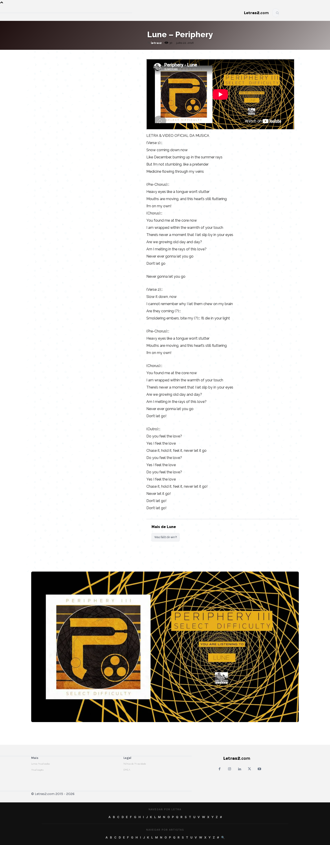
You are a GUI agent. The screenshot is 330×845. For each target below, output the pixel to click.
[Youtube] (259, 769)
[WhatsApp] (101, 54)
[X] (111, 54)
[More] (132, 54)
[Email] (80, 54)
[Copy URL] (70, 54)
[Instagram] (229, 769)
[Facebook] (91, 54)
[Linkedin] (122, 54)
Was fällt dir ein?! (165, 537)
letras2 (156, 43)
